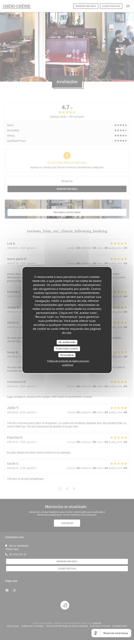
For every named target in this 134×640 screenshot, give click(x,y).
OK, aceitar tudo (66, 342)
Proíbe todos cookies (67, 348)
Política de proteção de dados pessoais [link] (68, 360)
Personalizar (67, 355)
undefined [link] (67, 364)
